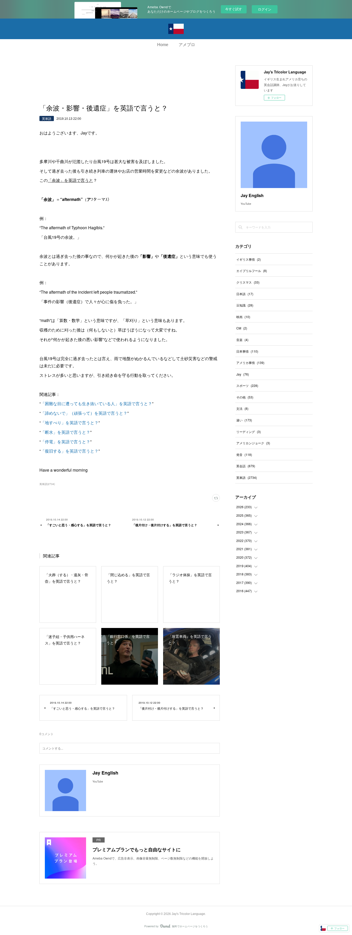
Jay (242, 374)
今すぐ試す (233, 8)
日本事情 (247, 351)
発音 (244, 454)
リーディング (248, 431)
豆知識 (244, 305)
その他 (244, 397)
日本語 (244, 294)
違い (244, 420)
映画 (243, 316)
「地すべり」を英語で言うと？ (69, 423)
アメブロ (187, 44)
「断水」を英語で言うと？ (65, 432)
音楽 (242, 339)
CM (241, 328)
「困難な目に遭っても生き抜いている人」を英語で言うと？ (96, 403)
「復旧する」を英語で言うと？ (69, 451)
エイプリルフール (251, 270)
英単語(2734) (47, 484)
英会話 (245, 466)
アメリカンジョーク (253, 443)
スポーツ (247, 385)
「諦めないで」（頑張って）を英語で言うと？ (84, 413)
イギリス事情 (248, 259)
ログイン (264, 9)
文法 (242, 408)
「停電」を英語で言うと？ (65, 442)
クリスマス (247, 282)
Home (162, 44)
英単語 (46, 118)
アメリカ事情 (250, 362)
